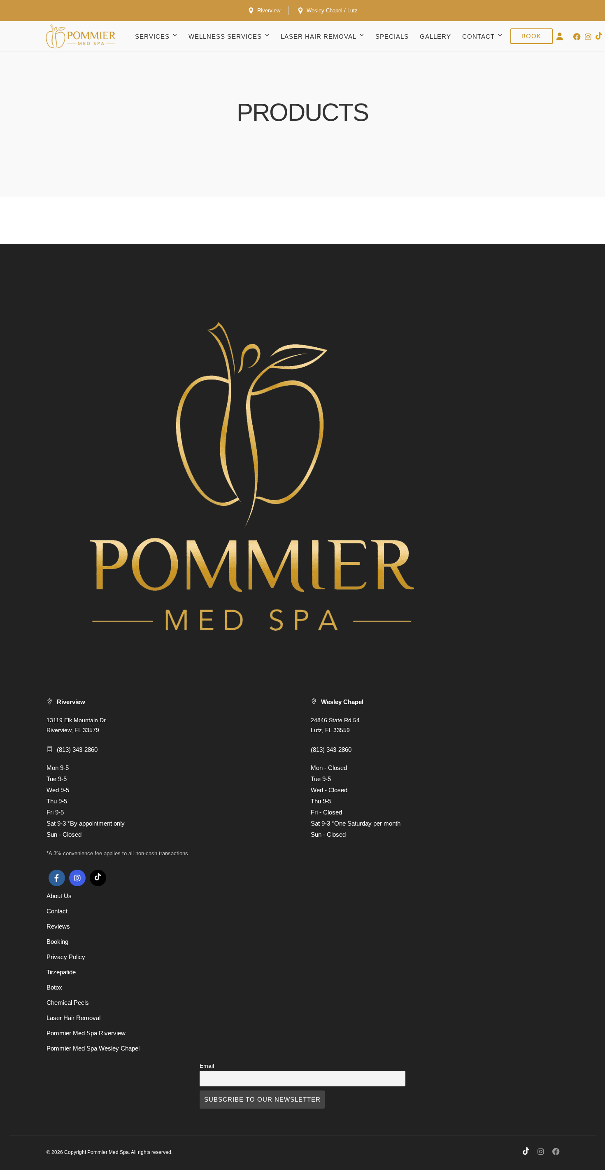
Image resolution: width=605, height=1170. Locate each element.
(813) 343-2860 (77, 749)
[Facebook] (57, 878)
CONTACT (478, 36)
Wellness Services (225, 36)
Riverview (268, 10)
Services (152, 36)
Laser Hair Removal (318, 36)
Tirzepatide (61, 972)
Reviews (58, 926)
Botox (54, 987)
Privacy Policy (66, 956)
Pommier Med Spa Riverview (86, 1033)
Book (531, 36)
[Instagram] (588, 37)
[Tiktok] (98, 878)
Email (207, 1066)
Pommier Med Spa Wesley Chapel (93, 1048)
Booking (57, 941)
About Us (59, 895)
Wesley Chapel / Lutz (331, 10)
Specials (392, 36)
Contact (57, 911)
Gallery (435, 36)
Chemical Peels (68, 1002)
